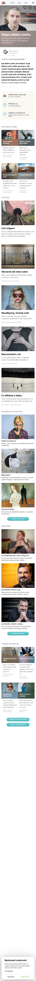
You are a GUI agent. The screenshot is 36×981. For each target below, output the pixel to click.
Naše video (6, 526)
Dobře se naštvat (8, 441)
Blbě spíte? (5, 475)
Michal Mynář (13, 51)
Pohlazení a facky (26, 658)
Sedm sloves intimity (7, 142)
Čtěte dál (5, 198)
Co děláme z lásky (11, 395)
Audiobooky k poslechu (11, 412)
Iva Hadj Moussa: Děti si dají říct (15, 555)
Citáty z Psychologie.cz (18, 724)
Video (26, 3)
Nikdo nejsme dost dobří (24, 142)
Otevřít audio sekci (18, 519)
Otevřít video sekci (18, 633)
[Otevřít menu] (33, 2)
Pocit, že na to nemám (24, 695)
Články (12, 3)
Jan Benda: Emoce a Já (10, 590)
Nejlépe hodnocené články (18, 719)
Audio (19, 3)
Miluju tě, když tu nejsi (9, 176)
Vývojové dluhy (7, 509)
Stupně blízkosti (25, 175)
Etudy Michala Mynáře (17, 59)
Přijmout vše (25, 977)
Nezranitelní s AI (11, 354)
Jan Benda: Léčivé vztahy (12, 624)
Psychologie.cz (4, 3)
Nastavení (10, 977)
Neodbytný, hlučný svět (15, 312)
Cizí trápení (8, 228)
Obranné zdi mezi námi (14, 271)
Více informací (9, 971)
